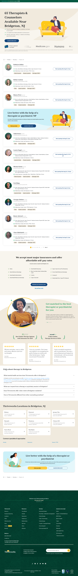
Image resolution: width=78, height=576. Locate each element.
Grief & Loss (24, 518)
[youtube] (43, 563)
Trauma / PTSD (55, 442)
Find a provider (14, 126)
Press (6, 523)
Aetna (57, 511)
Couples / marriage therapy (44, 523)
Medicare (58, 528)
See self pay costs (39, 288)
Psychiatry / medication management (47, 513)
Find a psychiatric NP (43, 528)
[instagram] (35, 563)
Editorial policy (8, 521)
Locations (7, 516)
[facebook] (37, 563)
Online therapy (42, 516)
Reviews (6, 528)
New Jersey (15, 59)
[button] (46, 322)
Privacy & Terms (54, 570)
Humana (58, 525)
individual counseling (28, 378)
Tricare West (58, 523)
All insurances (59, 533)
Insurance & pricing (9, 513)
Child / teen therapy (43, 518)
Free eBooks (24, 511)
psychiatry (29, 379)
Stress (23, 525)
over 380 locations (7, 381)
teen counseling (21, 379)
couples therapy (36, 378)
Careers (6, 525)
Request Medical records (56, 571)
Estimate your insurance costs (39, 284)
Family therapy (42, 521)
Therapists (9, 59)
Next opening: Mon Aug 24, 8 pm (63, 188)
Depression (29, 442)
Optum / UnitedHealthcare (62, 513)
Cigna (57, 521)
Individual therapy (43, 511)
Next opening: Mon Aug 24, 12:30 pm (63, 155)
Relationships (24, 521)
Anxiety (4, 442)
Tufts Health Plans (60, 530)
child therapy (14, 379)
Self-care (23, 523)
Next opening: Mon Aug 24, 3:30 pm (63, 171)
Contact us (7, 538)
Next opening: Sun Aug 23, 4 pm (63, 237)
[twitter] (40, 563)
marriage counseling (45, 378)
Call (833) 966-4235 (11, 40)
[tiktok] (32, 563)
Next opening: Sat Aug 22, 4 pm (63, 138)
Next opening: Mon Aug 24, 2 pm (63, 204)
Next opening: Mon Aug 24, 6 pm (63, 84)
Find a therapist (42, 525)
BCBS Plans (58, 516)
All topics (24, 528)
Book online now (5, 1)
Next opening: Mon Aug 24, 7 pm (63, 221)
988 (7, 542)
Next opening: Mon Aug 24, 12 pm (63, 68)
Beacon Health (59, 518)
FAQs (6, 518)
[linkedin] (45, 563)
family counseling (7, 379)
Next (46, 247)
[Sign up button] (68, 550)
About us (6, 511)
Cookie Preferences (55, 572)
